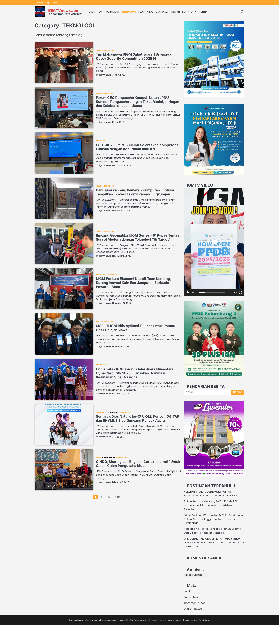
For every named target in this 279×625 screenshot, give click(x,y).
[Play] (188, 292)
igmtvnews (105, 74)
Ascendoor (174, 620)
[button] (214, 241)
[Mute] (235, 292)
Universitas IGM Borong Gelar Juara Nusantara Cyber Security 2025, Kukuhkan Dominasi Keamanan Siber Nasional (135, 373)
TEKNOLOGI (128, 11)
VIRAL (150, 11)
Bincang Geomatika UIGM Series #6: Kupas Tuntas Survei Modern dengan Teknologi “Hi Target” (137, 237)
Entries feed (191, 597)
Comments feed (195, 603)
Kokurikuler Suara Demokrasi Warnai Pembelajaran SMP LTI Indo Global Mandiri (211, 493)
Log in (187, 591)
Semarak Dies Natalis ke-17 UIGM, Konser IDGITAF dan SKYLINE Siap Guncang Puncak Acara (137, 418)
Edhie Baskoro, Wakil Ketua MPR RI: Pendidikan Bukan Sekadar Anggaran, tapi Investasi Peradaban (213, 519)
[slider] (212, 292)
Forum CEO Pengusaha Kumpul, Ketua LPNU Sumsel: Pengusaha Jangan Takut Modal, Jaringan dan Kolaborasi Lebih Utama (137, 102)
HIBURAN (175, 11)
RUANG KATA (189, 11)
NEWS (101, 11)
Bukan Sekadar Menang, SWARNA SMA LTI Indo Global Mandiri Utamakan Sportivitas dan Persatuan (213, 505)
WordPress (204, 620)
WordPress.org (193, 609)
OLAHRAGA (162, 11)
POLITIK (203, 11)
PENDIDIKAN (112, 11)
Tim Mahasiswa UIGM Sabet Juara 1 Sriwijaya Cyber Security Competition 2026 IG (133, 56)
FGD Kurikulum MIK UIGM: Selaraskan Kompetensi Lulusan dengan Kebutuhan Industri (137, 147)
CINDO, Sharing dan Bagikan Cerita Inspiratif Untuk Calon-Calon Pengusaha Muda (138, 464)
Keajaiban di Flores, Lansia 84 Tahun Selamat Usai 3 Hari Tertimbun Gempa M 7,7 (213, 531)
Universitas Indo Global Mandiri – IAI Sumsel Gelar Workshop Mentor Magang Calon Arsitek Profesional (214, 542)
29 (109, 497)
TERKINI (91, 11)
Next (117, 497)
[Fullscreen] (240, 292)
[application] (214, 242)
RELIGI (141, 11)
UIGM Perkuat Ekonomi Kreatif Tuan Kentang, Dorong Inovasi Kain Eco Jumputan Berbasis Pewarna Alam (133, 283)
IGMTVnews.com (63, 10)
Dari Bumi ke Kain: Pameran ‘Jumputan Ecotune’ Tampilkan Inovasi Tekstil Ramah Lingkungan (136, 192)
